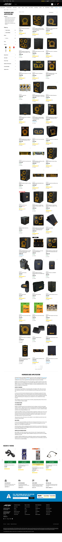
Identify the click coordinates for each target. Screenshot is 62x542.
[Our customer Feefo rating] (46, 496)
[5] (51, 320)
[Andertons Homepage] (7, 4)
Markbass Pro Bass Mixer (22, 95)
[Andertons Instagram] (7, 518)
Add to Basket (10, 462)
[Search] (52, 4)
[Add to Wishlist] (30, 15)
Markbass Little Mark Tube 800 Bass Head (52, 183)
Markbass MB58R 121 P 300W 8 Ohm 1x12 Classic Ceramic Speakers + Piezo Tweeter (38, 206)
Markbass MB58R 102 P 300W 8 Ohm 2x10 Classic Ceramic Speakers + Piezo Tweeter (51, 206)
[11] (25, 276)
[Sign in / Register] (55, 4)
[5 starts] (35, 34)
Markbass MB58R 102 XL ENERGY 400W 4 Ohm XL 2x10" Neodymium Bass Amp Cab (51, 252)
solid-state (18, 378)
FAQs (25, 508)
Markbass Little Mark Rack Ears (36, 337)
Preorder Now (34, 121)
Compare (21, 34)
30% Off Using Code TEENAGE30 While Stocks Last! (38, 464)
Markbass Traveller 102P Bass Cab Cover (51, 294)
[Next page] (41, 367)
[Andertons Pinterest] (12, 518)
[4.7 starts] (48, 56)
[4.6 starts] (21, 276)
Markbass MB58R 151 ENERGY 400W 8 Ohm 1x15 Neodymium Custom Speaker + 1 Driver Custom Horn (38, 118)
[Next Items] (60, 460)
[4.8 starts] (48, 143)
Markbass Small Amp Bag (22, 272)
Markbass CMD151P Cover (23, 205)
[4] (38, 233)
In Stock (20, 55)
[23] (25, 33)
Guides (26, 511)
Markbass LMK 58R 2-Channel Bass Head (25, 161)
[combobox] (33, 4)
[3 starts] (21, 320)
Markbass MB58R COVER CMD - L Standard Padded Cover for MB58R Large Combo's (38, 273)
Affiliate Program (37, 514)
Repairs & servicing (17, 511)
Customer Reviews (27, 514)
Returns (15, 508)
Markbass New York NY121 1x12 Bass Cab (52, 139)
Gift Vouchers (48, 514)
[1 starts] (21, 209)
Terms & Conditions (49, 511)
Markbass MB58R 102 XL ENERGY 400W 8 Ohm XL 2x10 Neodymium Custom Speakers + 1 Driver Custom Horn (38, 229)
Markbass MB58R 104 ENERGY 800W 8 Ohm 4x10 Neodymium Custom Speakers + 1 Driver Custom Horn (38, 29)
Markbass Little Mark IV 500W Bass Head (38, 358)
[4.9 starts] (21, 33)
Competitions (37, 511)
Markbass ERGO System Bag (36, 294)
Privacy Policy (16, 514)
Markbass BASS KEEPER (22, 294)
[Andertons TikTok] (8, 518)
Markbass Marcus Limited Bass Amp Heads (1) (10, 24)
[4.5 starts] (48, 33)
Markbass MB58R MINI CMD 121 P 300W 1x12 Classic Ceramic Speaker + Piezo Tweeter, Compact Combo (25, 252)
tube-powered (44, 377)
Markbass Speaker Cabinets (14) (9, 20)
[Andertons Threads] (10, 518)
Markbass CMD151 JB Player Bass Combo (52, 337)
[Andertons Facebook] (5, 518)
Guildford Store (37, 508)
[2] (38, 34)
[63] (52, 469)
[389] (24, 469)
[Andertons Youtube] (3, 518)
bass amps (27, 378)
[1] (51, 210)
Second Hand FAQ (48, 508)
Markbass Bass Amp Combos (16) (10, 19)
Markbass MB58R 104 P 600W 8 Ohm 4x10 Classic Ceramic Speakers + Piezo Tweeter (24, 52)
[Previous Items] (2, 460)
